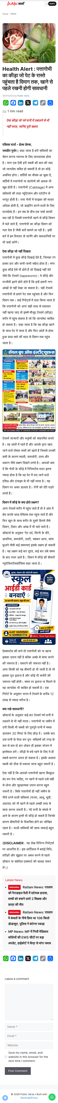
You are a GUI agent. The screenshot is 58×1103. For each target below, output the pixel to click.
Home (5, 14)
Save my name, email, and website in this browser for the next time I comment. (28, 1056)
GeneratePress (29, 1097)
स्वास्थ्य (13, 14)
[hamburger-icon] (48, 4)
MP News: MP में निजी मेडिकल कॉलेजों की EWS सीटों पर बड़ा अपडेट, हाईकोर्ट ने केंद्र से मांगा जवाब (29, 937)
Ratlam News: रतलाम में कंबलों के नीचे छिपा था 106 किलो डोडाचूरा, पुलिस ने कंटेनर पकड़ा (30, 918)
